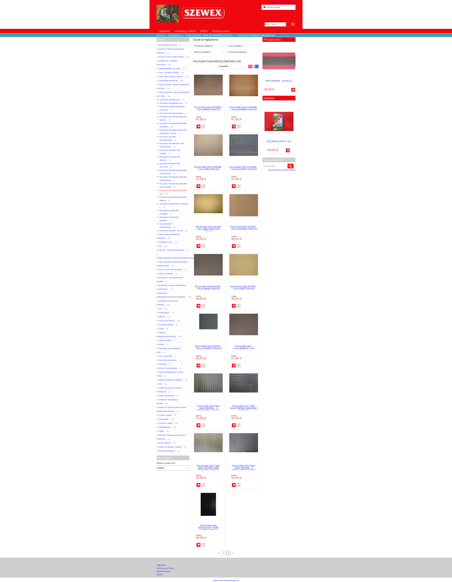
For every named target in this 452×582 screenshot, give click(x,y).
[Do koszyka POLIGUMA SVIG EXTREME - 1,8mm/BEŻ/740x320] (198, 186)
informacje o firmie (165, 568)
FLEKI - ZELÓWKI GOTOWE (169, 72)
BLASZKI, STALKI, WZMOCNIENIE (171, 57)
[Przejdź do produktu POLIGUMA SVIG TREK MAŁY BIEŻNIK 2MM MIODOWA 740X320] (208, 448)
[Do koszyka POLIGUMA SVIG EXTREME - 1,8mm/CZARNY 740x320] (234, 186)
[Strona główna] (192, 13)
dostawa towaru (164, 571)
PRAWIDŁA (163, 364)
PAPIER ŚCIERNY (165, 340)
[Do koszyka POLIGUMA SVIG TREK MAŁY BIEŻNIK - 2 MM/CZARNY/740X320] (234, 485)
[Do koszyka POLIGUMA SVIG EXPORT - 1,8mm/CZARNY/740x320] (198, 365)
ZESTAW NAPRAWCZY (167, 451)
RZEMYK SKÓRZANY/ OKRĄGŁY (171, 380)
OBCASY (162, 317)
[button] (203, 126)
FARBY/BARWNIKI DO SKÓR (169, 68)
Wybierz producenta (166, 463)
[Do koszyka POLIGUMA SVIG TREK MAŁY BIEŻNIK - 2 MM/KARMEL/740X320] (198, 425)
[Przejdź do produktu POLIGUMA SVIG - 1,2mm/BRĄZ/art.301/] (243, 328)
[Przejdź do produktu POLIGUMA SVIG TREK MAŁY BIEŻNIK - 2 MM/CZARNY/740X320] (243, 448)
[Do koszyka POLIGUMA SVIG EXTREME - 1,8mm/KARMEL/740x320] (234, 126)
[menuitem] (164, 31)
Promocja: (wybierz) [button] (237, 52)
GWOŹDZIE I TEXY (165, 242)
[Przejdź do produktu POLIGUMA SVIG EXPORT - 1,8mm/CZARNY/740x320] (208, 328)
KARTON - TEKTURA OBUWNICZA (171, 250)
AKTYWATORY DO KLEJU (168, 45)
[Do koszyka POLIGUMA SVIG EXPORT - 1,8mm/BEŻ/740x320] (234, 306)
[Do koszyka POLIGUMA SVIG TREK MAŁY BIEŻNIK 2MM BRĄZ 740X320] (234, 425)
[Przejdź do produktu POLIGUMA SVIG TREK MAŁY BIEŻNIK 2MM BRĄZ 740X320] (243, 388)
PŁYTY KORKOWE (165, 356)
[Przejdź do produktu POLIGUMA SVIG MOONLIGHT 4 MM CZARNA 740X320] (208, 507)
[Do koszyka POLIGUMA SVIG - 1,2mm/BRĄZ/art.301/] (234, 365)
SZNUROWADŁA (165, 427)
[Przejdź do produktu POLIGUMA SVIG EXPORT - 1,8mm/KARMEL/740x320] (243, 209)
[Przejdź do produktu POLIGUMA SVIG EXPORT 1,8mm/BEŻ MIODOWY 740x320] (208, 209)
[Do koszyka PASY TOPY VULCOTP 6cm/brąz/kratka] (293, 90)
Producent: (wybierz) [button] (203, 45)
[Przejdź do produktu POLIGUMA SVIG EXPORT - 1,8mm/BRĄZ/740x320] (208, 268)
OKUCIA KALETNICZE (167, 321)
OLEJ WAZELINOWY (166, 325)
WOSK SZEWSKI (165, 443)
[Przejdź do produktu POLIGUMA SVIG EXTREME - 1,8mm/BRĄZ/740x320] (208, 89)
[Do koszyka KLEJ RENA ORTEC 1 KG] (288, 150)
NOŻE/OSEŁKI (164, 313)
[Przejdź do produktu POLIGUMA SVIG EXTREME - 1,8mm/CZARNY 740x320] (243, 149)
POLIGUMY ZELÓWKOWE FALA (171, 103)
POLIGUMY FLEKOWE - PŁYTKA (171, 231)
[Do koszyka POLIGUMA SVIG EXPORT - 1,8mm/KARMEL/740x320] (234, 246)
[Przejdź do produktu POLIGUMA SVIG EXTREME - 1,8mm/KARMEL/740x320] (243, 89)
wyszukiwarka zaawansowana (281, 170)
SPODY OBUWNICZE (166, 396)
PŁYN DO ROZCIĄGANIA (168, 368)
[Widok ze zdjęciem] (250, 66)
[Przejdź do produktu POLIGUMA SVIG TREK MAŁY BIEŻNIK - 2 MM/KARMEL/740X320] (208, 388)
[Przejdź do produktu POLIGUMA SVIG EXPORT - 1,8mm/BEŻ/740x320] (243, 268)
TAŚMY (161, 431)
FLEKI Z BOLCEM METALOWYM (170, 76)
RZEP (161, 384)
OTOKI (161, 329)
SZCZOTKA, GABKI (166, 423)
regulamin (161, 565)
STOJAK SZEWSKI (165, 415)
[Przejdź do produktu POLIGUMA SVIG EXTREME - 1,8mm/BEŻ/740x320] (208, 149)
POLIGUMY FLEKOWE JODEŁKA (171, 113)
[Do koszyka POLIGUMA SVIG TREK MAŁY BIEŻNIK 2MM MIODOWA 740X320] (198, 485)
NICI (160, 309)
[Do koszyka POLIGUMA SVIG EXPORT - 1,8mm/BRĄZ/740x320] (198, 306)
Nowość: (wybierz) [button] (202, 52)
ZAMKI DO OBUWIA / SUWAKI (170, 447)
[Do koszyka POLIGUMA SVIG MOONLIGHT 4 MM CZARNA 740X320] (198, 545)
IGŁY (160, 246)
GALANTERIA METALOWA (168, 80)
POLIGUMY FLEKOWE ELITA (169, 100)
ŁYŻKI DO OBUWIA (166, 274)
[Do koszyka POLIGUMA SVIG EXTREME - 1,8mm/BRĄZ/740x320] (198, 126)
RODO (159, 574)
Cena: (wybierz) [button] (235, 45)
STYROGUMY (164, 419)
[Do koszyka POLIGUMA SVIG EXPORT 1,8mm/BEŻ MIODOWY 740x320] (198, 246)
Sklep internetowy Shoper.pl (226, 580)
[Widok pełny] (256, 66)
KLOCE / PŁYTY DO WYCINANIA (171, 270)
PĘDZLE (161, 344)
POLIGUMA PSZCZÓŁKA (168, 360)
